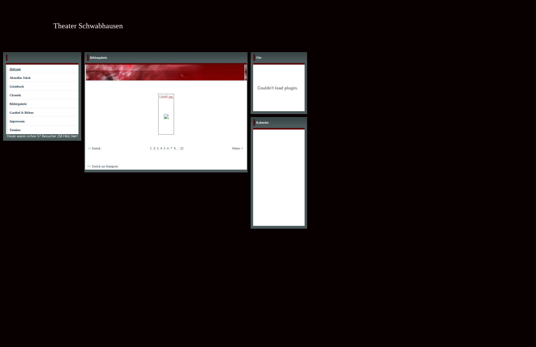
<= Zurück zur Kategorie (102, 166)
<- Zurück (94, 148)
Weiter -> (237, 148)
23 (181, 148)
